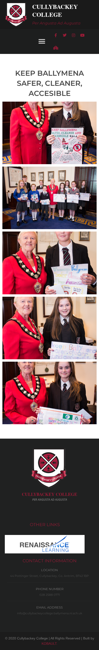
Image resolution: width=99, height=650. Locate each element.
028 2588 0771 (49, 595)
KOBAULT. (49, 643)
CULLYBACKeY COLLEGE (49, 494)
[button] (41, 41)
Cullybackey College (55, 10)
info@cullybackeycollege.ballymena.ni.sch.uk (49, 613)
